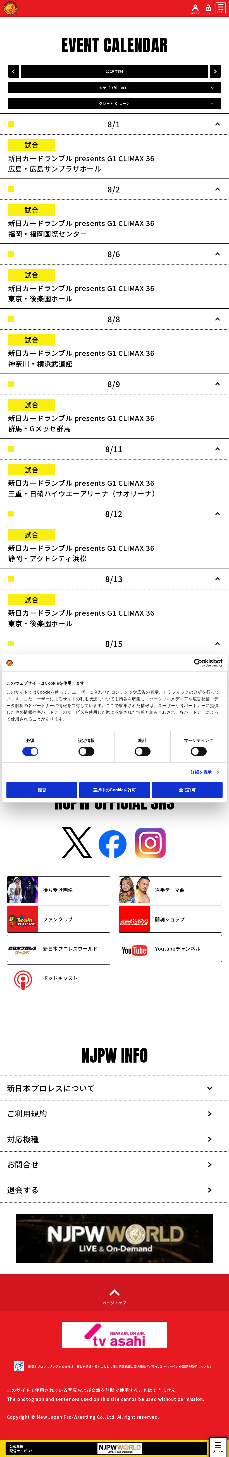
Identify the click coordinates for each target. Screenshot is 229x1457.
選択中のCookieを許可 (114, 789)
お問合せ (23, 1164)
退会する (23, 1189)
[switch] (86, 751)
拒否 (42, 789)
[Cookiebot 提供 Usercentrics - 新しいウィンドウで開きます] (198, 663)
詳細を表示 (201, 772)
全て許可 (187, 789)
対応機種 (23, 1138)
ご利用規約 (27, 1113)
